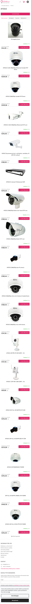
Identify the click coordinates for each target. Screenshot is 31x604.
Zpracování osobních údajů (6, 551)
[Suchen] (20, 1)
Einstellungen (15, 596)
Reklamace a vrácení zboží (6, 546)
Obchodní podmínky (5, 550)
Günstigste (11, 18)
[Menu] (27, 1)
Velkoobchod (3, 555)
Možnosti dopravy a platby (6, 548)
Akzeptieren (15, 600)
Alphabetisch (23, 18)
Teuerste (17, 18)
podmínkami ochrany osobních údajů (21, 585)
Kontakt (2, 557)
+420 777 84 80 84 (6, 566)
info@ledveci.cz (6, 564)
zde (9, 592)
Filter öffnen (15, 14)
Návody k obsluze (4, 553)
